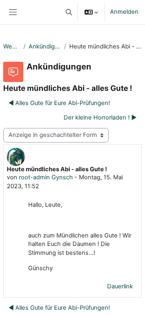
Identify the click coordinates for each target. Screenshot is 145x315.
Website (11, 46)
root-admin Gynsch (46, 177)
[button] (69, 12)
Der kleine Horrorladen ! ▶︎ (100, 117)
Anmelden (124, 11)
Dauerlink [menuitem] (120, 286)
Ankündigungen (44, 46)
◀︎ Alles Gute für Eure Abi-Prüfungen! (59, 103)
